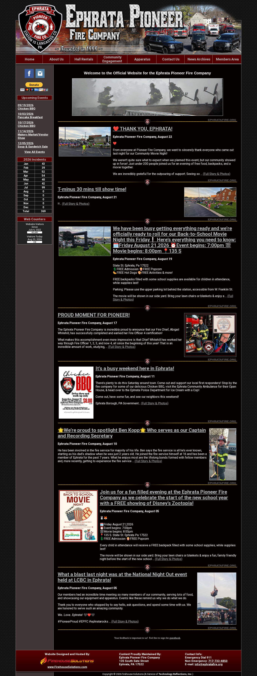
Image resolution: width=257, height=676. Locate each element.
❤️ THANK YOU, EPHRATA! (142, 129)
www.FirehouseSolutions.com (67, 667)
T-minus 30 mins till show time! (92, 189)
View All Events (34, 152)
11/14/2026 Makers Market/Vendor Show (33, 135)
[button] (56, 59)
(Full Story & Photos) (216, 174)
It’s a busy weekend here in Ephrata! (135, 368)
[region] (128, 59)
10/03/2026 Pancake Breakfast (30, 115)
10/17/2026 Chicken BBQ (26, 124)
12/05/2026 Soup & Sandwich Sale (33, 145)
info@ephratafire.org (209, 664)
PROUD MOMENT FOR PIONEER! (94, 315)
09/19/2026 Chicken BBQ (26, 107)
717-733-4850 (217, 661)
